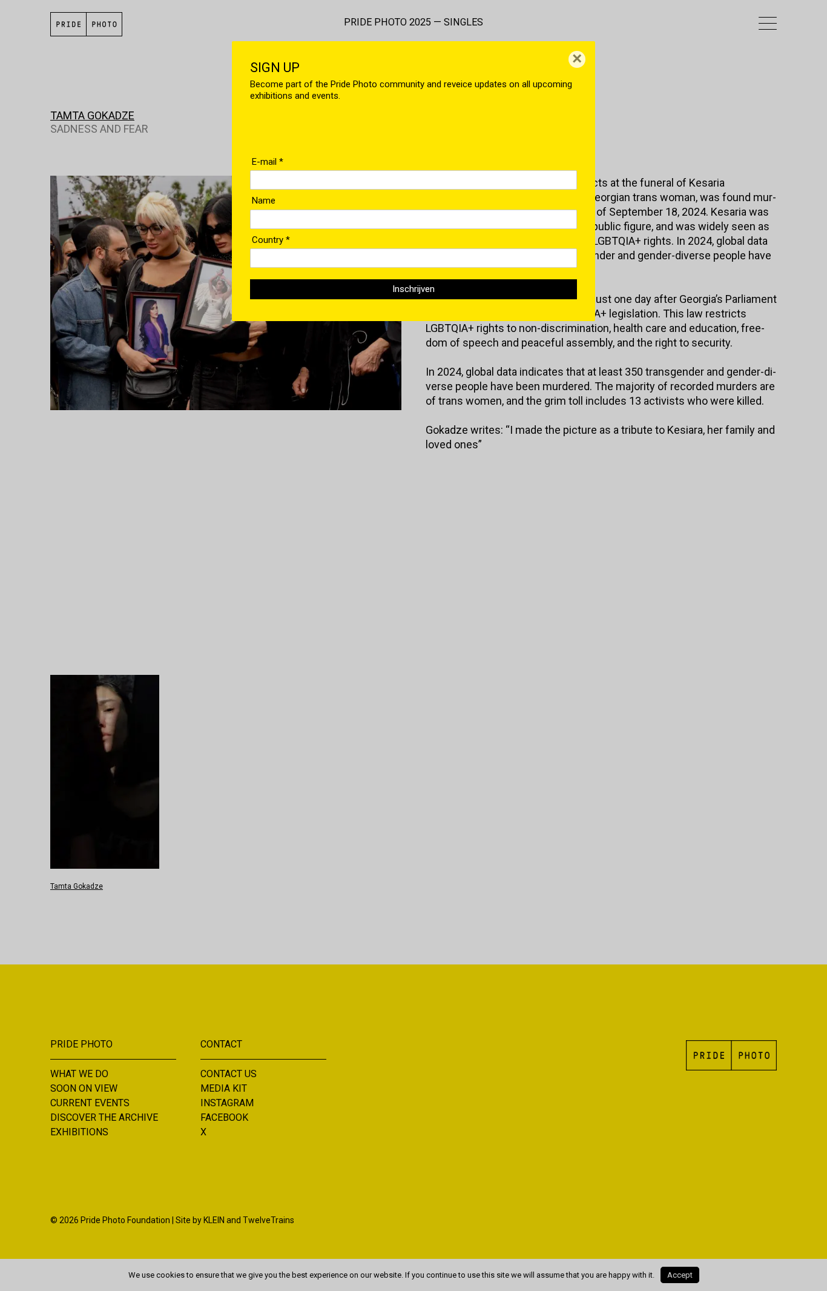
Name (263, 200)
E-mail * (267, 161)
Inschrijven (413, 289)
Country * (271, 239)
